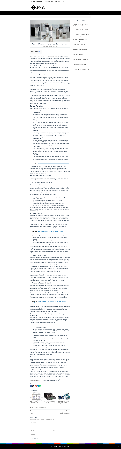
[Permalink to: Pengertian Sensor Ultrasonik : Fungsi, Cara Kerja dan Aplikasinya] (64, 396)
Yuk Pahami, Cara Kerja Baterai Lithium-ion (35, 402)
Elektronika (36, 407)
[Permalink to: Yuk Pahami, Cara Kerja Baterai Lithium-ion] (36, 396)
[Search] (89, 13)
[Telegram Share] (38, 386)
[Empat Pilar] (38, 7)
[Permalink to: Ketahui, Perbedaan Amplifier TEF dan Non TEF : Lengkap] (50, 396)
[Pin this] (36, 386)
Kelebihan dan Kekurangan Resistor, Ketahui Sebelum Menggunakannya (62, 412)
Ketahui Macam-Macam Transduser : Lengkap (47, 56)
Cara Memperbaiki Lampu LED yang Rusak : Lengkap (38, 412)
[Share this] (31, 386)
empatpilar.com (34, 380)
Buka (39, 51)
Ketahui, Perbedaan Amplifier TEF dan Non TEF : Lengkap (50, 402)
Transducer (44, 407)
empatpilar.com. (58, 446)
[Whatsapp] (40, 386)
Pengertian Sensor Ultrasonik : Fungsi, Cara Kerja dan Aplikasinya (64, 402)
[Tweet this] (33, 386)
